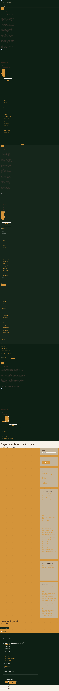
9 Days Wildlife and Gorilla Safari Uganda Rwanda (49, 552)
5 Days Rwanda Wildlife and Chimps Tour (49, 572)
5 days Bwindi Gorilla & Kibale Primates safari (48, 535)
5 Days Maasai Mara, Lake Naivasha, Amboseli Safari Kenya (48, 611)
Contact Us (4, 6)
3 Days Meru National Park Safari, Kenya (49, 598)
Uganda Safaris (7, 646)
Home (2, 447)
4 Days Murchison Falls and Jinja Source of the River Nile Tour (49, 524)
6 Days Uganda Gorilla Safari (47, 543)
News (4, 447)
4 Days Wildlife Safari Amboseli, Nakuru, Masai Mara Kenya (48, 604)
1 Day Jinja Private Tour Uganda (47, 493)
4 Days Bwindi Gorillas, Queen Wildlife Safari (48, 515)
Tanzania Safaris (8, 651)
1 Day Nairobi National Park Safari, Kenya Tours (49, 587)
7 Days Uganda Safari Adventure (47, 547)
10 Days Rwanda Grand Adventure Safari (49, 554)
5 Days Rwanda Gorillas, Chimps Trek (48, 537)
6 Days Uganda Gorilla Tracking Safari (48, 541)
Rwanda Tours (7, 648)
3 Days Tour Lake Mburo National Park (48, 497)
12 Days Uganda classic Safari (47, 556)
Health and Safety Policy (9, 662)
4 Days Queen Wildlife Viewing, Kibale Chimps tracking (48, 521)
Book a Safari (3, 284)
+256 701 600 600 (7, 668)
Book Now (46, 462)
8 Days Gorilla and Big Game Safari (48, 545)
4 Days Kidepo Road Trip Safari (47, 530)
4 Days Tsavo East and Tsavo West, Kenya (48, 608)
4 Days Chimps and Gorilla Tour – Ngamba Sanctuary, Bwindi (48, 528)
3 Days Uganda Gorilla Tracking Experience (47, 509)
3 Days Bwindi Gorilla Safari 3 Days (48, 512)
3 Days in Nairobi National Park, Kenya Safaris (48, 591)
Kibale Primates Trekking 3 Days (47, 502)
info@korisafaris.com (7, 666)
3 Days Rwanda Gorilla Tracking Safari (48, 506)
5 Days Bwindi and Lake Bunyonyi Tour (48, 532)
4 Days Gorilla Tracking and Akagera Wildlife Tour (48, 518)
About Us (6, 654)
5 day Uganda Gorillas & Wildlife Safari (48, 539)
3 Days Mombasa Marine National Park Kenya (48, 601)
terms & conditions (8, 226)
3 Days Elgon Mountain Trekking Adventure (47, 500)
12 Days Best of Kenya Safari (47, 615)
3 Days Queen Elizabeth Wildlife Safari (48, 504)
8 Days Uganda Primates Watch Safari (48, 549)
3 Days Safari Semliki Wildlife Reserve (48, 495)
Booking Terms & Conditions (10, 658)
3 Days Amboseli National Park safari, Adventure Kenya (48, 594)
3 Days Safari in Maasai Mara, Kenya (48, 596)
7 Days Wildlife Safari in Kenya (47, 613)
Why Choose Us (8, 660)
